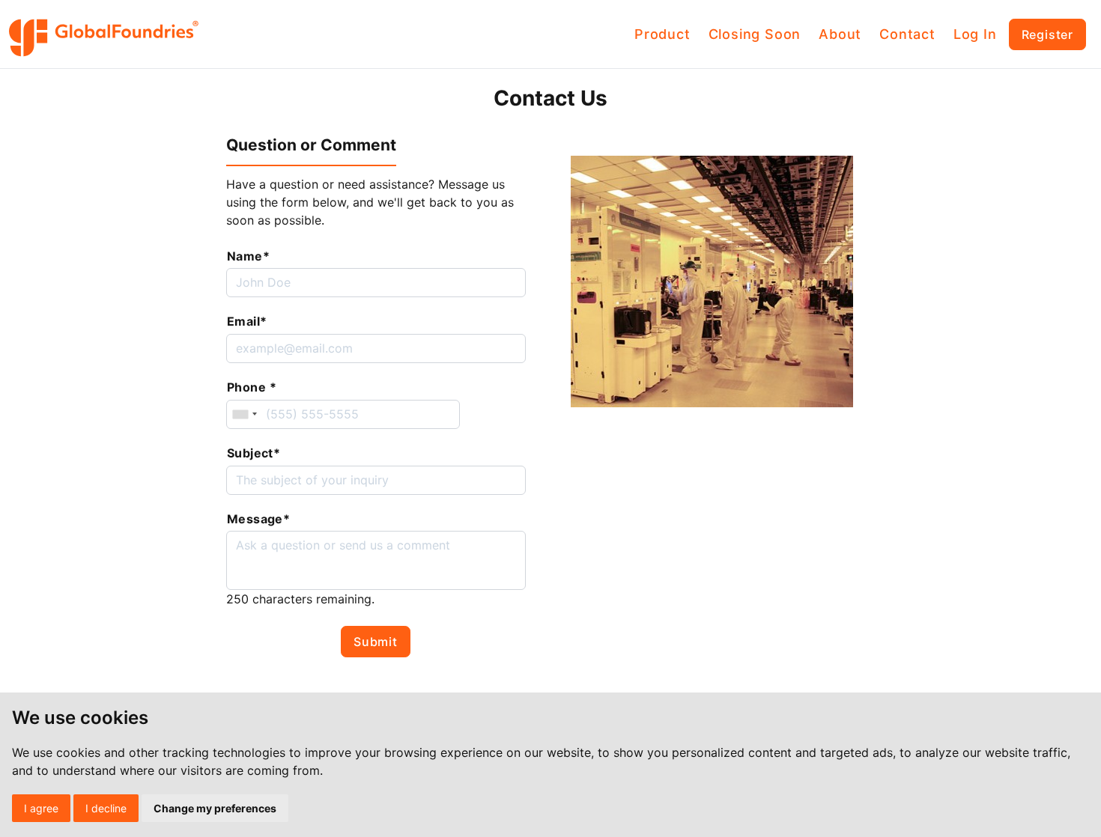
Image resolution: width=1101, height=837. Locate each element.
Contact (907, 34)
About (840, 34)
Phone (251, 387)
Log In (975, 34)
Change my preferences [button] (215, 808)
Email (247, 321)
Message (258, 518)
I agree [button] (41, 808)
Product (662, 34)
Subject (253, 452)
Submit (376, 641)
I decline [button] (106, 808)
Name (248, 256)
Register (1047, 34)
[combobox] (244, 414)
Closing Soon (755, 34)
